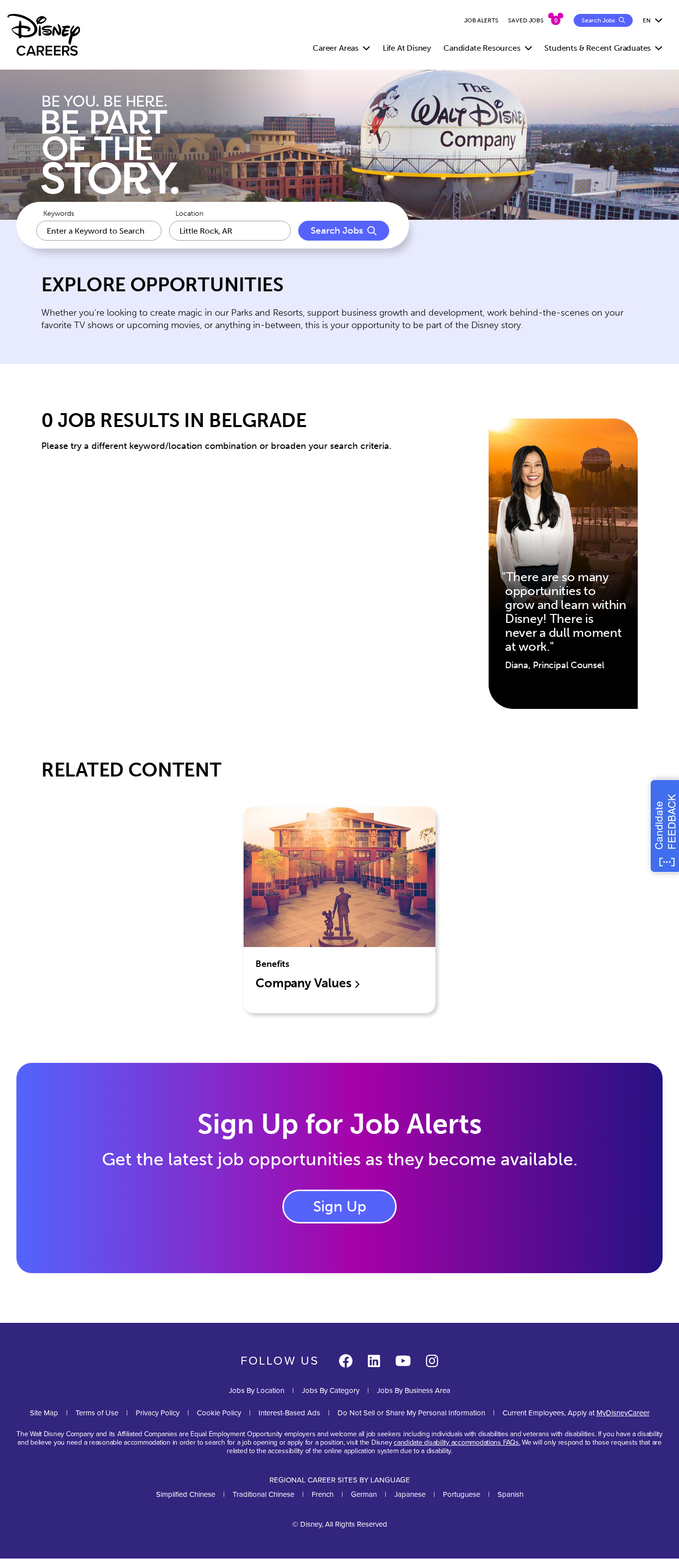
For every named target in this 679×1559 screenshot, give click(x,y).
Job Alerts (481, 20)
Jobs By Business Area (413, 1390)
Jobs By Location (256, 1390)
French (323, 1494)
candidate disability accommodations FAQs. (457, 1442)
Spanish (510, 1494)
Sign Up (339, 1206)
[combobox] (230, 231)
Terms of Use (97, 1412)
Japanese (409, 1494)
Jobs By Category (330, 1390)
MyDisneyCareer (623, 1412)
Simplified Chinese (185, 1494)
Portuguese (461, 1494)
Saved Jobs (526, 20)
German (364, 1494)
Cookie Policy (219, 1412)
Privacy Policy (157, 1412)
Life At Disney (407, 48)
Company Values (304, 983)
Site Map (44, 1412)
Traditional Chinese (263, 1494)
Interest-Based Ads (289, 1412)
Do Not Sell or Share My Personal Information (411, 1413)
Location (189, 214)
